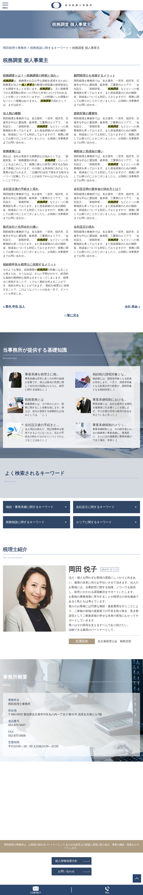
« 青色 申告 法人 (14, 306)
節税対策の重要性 (85, 113)
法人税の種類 (12, 113)
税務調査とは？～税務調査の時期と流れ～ (31, 75)
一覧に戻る (71, 315)
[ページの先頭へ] (137, 878)
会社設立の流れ (84, 227)
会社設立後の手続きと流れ (21, 189)
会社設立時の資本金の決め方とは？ (97, 189)
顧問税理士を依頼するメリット (94, 75)
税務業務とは (12, 151)
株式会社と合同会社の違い (21, 227)
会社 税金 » (132, 306)
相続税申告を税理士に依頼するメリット (29, 264)
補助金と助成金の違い (88, 151)
